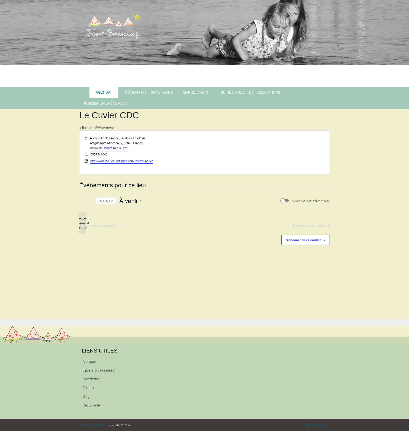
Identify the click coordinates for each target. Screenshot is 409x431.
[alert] (82, 223)
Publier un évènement (105, 103)
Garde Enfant (196, 92)
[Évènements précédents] (81, 200)
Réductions (268, 92)
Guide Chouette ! (236, 92)
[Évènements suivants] (90, 200)
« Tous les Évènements (97, 127)
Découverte (91, 405)
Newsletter (91, 379)
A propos (89, 361)
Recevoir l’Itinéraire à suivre (108, 148)
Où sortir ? (135, 92)
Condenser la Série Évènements (311, 200)
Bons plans (162, 92)
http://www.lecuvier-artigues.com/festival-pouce (121, 161)
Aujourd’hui (106, 200)
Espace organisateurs (99, 370)
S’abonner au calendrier (303, 240)
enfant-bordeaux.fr (94, 425)
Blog (86, 396)
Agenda (102, 92)
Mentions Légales (314, 425)
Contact (88, 387)
